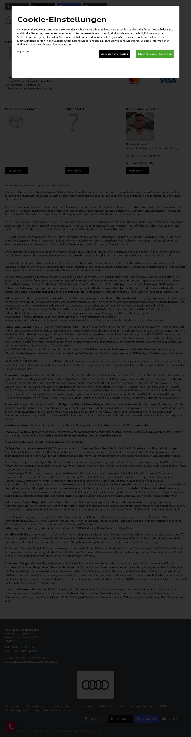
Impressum (23, 51)
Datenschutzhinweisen (57, 44)
